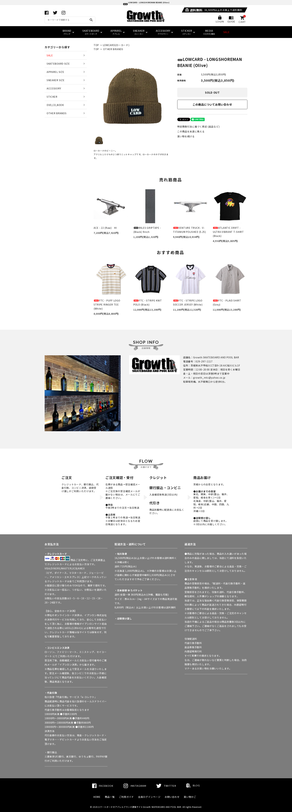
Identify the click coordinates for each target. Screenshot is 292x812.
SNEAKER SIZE (55, 80)
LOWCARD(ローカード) (116, 45)
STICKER (52, 96)
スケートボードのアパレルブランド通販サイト (120, 806)
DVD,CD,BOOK (55, 105)
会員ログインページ (149, 797)
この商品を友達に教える (191, 131)
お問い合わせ (172, 797)
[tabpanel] (132, 94)
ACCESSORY (54, 88)
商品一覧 (110, 797)
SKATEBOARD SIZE (58, 63)
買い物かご (190, 797)
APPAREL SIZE (55, 72)
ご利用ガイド (126, 797)
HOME (97, 797)
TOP (96, 45)
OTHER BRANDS (113, 49)
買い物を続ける (186, 136)
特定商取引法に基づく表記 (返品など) (198, 126)
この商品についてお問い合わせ (212, 104)
